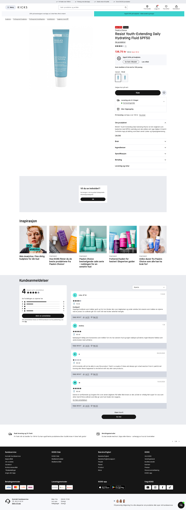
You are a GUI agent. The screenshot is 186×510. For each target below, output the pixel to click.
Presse (147, 467)
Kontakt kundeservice (13, 456)
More (100, 470)
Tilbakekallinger (10, 470)
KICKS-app (148, 473)
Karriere (147, 465)
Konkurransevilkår (11, 467)
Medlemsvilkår (56, 462)
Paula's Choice (121, 30)
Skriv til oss (16, 503)
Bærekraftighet (103, 456)
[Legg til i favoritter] (164, 92)
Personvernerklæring (152, 470)
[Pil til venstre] (172, 441)
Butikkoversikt (150, 462)
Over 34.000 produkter (123, 2)
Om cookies (9, 462)
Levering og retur (122, 166)
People (100, 462)
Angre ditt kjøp (10, 473)
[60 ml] (125, 78)
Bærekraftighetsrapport (106, 459)
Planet (100, 465)
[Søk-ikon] (125, 7)
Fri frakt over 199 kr (65, 2)
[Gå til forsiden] (22, 7)
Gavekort (8, 465)
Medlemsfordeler (57, 459)
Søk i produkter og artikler (69, 7)
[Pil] (179, 441)
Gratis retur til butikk (103, 2)
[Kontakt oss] (181, 505)
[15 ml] (118, 78)
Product (101, 467)
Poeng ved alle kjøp (83, 2)
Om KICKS (148, 456)
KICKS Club (55, 456)
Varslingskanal (150, 459)
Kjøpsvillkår (9, 459)
